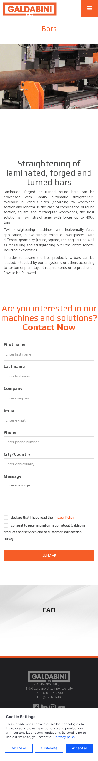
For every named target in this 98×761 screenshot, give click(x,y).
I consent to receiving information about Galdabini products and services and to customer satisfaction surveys (44, 532)
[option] (49, 76)
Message (12, 476)
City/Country (17, 454)
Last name (14, 366)
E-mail (10, 410)
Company (13, 388)
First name (14, 344)
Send (47, 555)
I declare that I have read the (41, 517)
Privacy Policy (64, 517)
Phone (10, 432)
